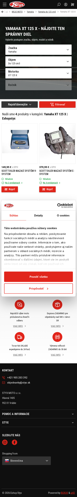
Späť (3, 11)
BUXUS (64, 492)
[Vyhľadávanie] (59, 4)
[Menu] (4, 4)
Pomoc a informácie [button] (15, 414)
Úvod (5, 12)
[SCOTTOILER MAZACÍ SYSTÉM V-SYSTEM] (19, 143)
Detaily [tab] (38, 215)
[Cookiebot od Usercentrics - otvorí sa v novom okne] (57, 205)
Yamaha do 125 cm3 (47, 12)
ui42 (73, 492)
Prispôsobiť (36, 288)
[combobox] (19, 104)
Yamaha (30, 12)
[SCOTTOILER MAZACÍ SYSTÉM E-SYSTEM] (57, 143)
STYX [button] (5, 422)
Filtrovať (60, 104)
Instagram (5, 442)
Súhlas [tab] (13, 215)
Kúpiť (12, 189)
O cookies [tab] (63, 215)
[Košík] (72, 4)
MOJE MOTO (17, 12)
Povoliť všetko (39, 276)
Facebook (14, 442)
